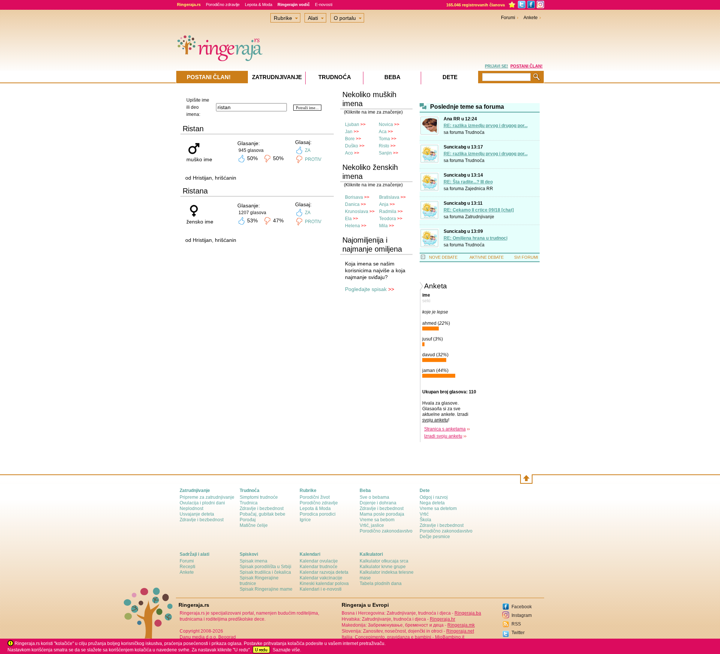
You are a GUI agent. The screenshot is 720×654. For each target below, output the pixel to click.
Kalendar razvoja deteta (324, 572)
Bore (350, 138)
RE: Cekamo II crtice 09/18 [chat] (479, 210)
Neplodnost (191, 508)
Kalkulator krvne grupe (383, 566)
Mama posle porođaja (382, 514)
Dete (450, 77)
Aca (383, 131)
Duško (351, 145)
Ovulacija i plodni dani (202, 503)
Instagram (522, 615)
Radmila (387, 211)
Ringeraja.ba (467, 613)
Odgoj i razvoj (434, 497)
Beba (392, 77)
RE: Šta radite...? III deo (468, 181)
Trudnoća (474, 132)
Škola (425, 519)
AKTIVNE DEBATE (487, 257)
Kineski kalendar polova (324, 583)
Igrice (305, 519)
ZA (307, 150)
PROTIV (313, 159)
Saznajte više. (287, 649)
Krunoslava (356, 211)
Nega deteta (432, 503)
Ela (348, 218)
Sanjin (385, 153)
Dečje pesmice (435, 536)
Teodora (387, 218)
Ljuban (352, 124)
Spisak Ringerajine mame (266, 589)
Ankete (531, 17)
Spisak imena (253, 561)
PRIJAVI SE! (496, 66)
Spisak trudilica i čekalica (265, 572)
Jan (348, 131)
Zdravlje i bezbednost (202, 519)
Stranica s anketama (445, 429)
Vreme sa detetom (438, 508)
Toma (384, 138)
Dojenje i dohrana (378, 503)
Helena (352, 225)
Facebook (522, 606)
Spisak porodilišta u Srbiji (265, 566)
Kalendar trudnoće (319, 566)
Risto (384, 145)
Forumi (508, 17)
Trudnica (249, 503)
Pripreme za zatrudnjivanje (207, 497)
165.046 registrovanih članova (475, 5)
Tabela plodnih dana (381, 583)
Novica (386, 124)
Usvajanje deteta (197, 514)
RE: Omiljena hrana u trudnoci (475, 238)
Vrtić (424, 514)
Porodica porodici (318, 514)
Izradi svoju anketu (443, 436)
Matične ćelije (254, 525)
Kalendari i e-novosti (321, 589)
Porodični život (315, 497)
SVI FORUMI (526, 257)
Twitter (518, 632)
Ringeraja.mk (461, 625)
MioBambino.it (449, 637)
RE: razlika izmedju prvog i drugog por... (486, 125)
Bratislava (389, 197)
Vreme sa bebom (377, 519)
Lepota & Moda (258, 4)
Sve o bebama (374, 497)
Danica (352, 204)
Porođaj (248, 519)
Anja (383, 204)
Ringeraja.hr (442, 619)
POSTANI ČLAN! (526, 66)
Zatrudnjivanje (479, 216)
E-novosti (323, 4)
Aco (349, 153)
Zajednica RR (479, 188)
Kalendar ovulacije (319, 561)
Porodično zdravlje (223, 4)
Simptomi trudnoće (259, 497)
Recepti (187, 566)
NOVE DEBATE (443, 257)
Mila (383, 225)
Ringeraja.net (460, 631)
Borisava (354, 197)
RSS (516, 624)
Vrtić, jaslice (372, 525)
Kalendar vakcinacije (321, 577)
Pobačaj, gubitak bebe (262, 514)
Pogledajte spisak (366, 289)
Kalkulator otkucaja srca (384, 561)
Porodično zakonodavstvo (386, 531)
